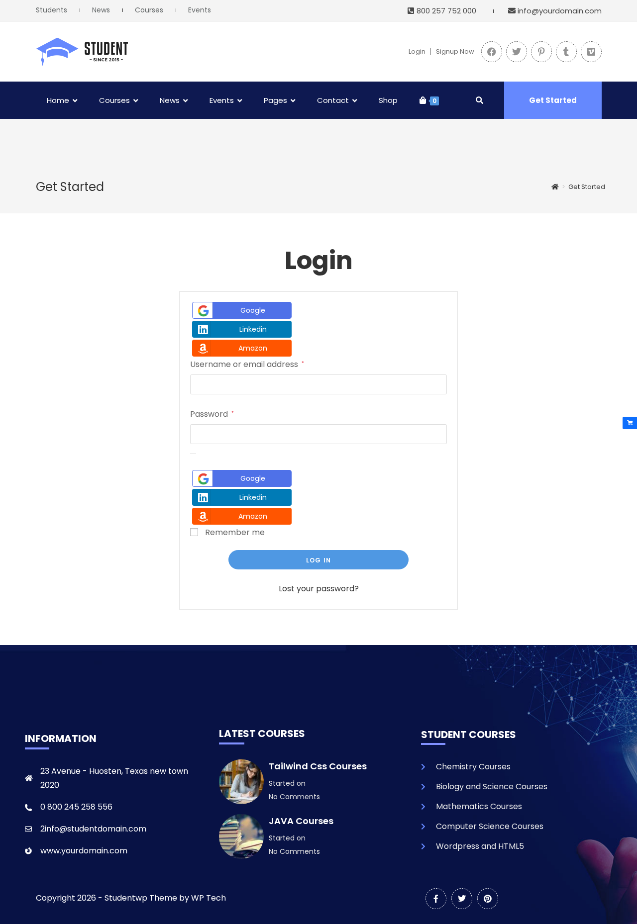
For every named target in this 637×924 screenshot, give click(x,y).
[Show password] (193, 453)
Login (417, 51)
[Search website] (479, 100)
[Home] (555, 186)
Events (199, 10)
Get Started (553, 100)
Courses (149, 10)
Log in (318, 560)
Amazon (252, 348)
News (101, 10)
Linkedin (253, 329)
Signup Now (455, 51)
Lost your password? (319, 588)
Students (51, 10)
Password (212, 413)
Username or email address (247, 364)
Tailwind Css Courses (318, 766)
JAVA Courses (301, 821)
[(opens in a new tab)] (491, 51)
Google (252, 310)
